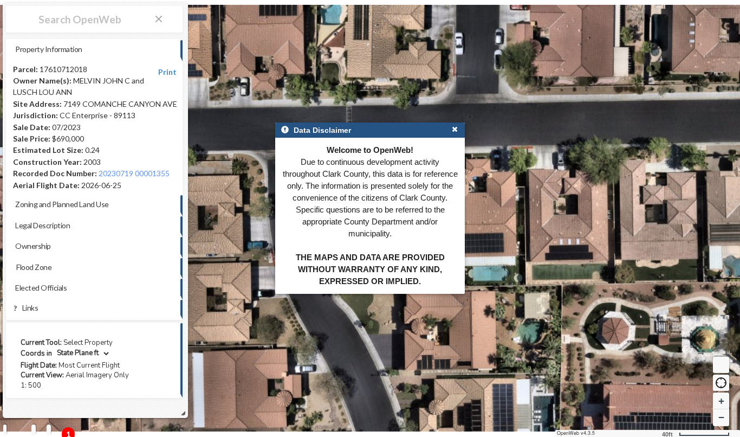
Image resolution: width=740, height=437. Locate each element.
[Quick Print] (33, 430)
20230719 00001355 (134, 173)
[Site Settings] (49, 430)
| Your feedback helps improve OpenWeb (79, 412)
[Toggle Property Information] (5, 429)
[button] (721, 383)
